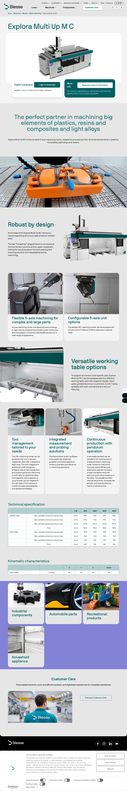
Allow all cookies (110, 756)
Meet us (94, 3)
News (102, 3)
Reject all (110, 769)
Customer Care (91, 8)
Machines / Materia (21, 13)
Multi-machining (35, 13)
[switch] (67, 780)
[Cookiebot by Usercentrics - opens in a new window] (13, 787)
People (86, 3)
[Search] (117, 7)
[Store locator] (112, 7)
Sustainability (55, 3)
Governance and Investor (72, 3)
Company (45, 3)
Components (68, 8)
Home (10, 13)
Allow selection (110, 762)
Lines (34, 8)
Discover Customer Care (96, 698)
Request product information (95, 85)
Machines (49, 8)
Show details (30, 787)
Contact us (109, 3)
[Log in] (121, 7)
